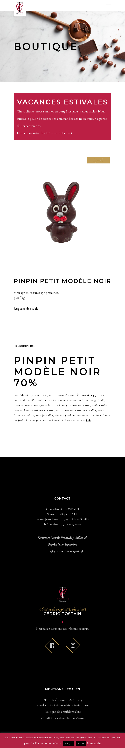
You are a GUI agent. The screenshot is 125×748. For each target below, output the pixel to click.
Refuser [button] (81, 743)
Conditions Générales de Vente (62, 718)
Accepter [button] (68, 743)
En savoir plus (94, 743)
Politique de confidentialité (62, 712)
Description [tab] (25, 346)
